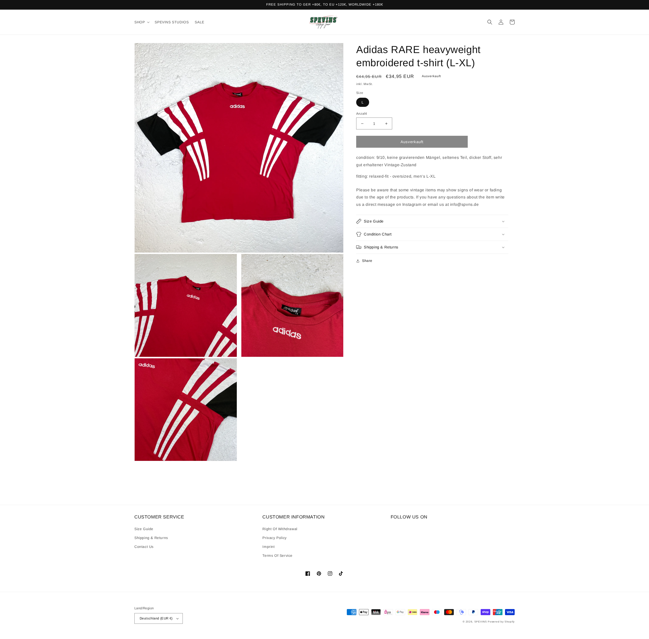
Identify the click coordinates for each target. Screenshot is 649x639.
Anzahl (361, 113)
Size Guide (143, 529)
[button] (141, 22)
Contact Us (144, 547)
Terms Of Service (277, 555)
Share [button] (367, 261)
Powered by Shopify (501, 621)
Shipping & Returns (151, 538)
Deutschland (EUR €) (156, 618)
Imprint (268, 547)
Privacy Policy (274, 538)
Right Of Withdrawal (279, 529)
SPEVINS (481, 621)
